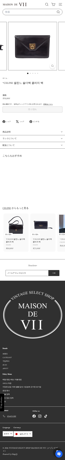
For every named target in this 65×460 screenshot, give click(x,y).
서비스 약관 (7, 383)
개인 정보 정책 (8, 398)
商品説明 (7, 132)
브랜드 (5, 354)
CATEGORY (7, 357)
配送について (9, 145)
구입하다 (6, 361)
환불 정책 (6, 394)
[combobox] (32, 12)
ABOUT (5, 368)
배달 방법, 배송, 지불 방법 (12, 379)
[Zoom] (52, 66)
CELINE (7, 208)
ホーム (5, 78)
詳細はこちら (48, 104)
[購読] (54, 273)
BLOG (5, 365)
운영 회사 (6, 391)
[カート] (53, 4)
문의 (4, 401)
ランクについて (10, 138)
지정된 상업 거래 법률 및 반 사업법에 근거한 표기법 (22, 387)
